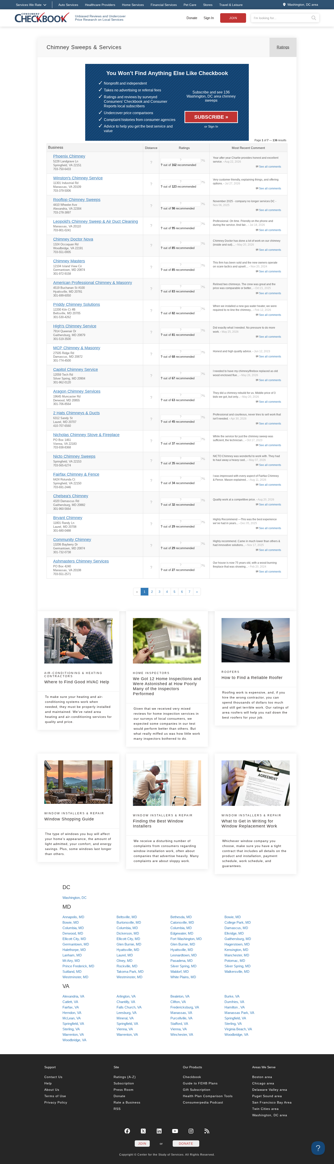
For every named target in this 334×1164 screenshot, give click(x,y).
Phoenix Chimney (69, 156)
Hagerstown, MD (237, 944)
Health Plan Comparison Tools (208, 1096)
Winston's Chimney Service (78, 178)
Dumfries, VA (234, 1002)
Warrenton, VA (73, 1034)
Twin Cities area (265, 1109)
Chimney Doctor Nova (73, 239)
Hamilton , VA (234, 1007)
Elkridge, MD (234, 933)
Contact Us (53, 1077)
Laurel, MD (125, 955)
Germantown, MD (75, 944)
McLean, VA (71, 1018)
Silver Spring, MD (183, 966)
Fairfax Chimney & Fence (76, 474)
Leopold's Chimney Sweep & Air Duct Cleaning (95, 221)
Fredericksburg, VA (184, 1007)
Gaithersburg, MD (237, 939)
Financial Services (164, 5)
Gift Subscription (196, 1089)
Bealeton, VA (179, 996)
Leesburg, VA (127, 1013)
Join (233, 18)
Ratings (283, 47)
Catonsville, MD (182, 922)
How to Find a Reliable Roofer (252, 675)
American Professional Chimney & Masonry (92, 282)
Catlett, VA (70, 1002)
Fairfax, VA (70, 1007)
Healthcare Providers (100, 5)
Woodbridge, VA (236, 1034)
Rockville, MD (127, 966)
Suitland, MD (72, 971)
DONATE (186, 1143)
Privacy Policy (55, 1102)
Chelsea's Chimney (70, 496)
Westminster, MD (75, 977)
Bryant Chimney (67, 517)
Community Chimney (72, 539)
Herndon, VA (71, 1013)
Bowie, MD (232, 917)
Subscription (124, 1083)
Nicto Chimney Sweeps (74, 456)
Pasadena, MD (181, 961)
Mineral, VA (125, 1018)
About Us (51, 1089)
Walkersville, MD (236, 971)
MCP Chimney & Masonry (76, 348)
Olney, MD (124, 961)
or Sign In (211, 126)
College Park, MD (237, 922)
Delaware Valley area (269, 1089)
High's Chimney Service (74, 326)
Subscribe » (211, 117)
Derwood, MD (72, 933)
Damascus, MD (236, 928)
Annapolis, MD (73, 917)
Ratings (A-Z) (125, 1077)
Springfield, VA (235, 1018)
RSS (117, 1109)
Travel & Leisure (231, 5)
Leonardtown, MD (183, 955)
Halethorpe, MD (74, 950)
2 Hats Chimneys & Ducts (76, 413)
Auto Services (68, 5)
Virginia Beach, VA (238, 1029)
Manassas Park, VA (239, 1013)
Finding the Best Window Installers (163, 821)
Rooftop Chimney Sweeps (76, 199)
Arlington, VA (126, 996)
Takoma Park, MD (130, 971)
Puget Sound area (267, 1096)
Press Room (124, 1089)
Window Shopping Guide (74, 816)
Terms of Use (55, 1096)
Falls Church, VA (129, 1007)
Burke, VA (231, 996)
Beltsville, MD (127, 917)
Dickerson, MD (128, 933)
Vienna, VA (125, 1029)
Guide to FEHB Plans (200, 1083)
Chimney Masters (69, 261)
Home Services (133, 5)
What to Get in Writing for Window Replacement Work (252, 821)
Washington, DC (74, 898)
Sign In (209, 18)
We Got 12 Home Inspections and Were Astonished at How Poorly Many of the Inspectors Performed (167, 683)
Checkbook (192, 1077)
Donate (192, 18)
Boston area (262, 1077)
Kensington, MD (236, 950)
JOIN (142, 1143)
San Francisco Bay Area (272, 1102)
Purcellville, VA (181, 1018)
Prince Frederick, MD (78, 966)
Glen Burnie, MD (129, 944)
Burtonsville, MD (129, 922)
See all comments (270, 166)
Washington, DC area (269, 1115)
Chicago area (263, 1083)
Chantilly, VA (126, 1002)
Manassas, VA (181, 1013)
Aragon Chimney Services (76, 391)
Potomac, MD (234, 961)
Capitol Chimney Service (75, 369)
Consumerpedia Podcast (203, 1102)
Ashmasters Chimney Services (81, 561)
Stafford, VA (179, 1024)
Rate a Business (127, 1102)
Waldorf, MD (179, 971)
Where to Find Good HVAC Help (76, 677)
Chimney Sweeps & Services (84, 47)
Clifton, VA (178, 1002)
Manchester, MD (236, 955)
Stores (207, 5)
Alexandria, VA (73, 996)
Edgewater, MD (181, 933)
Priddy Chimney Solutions (76, 304)
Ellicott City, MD (74, 939)
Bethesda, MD (181, 917)
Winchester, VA (181, 1034)
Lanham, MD (72, 955)
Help (48, 1083)
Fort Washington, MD (186, 939)
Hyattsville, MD (128, 950)
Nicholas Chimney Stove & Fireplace (86, 434)
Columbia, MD (73, 928)
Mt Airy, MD (71, 961)
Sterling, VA (233, 1024)
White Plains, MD (183, 977)
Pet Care (190, 5)
